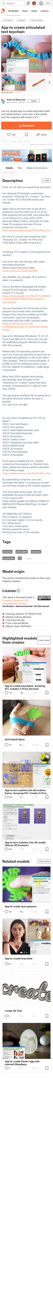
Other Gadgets (37, 20)
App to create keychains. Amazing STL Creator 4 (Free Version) (25, 687)
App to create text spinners (21, 906)
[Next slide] (49, 82)
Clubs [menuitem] (34, 11)
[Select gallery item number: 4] (30, 681)
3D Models (8, 20)
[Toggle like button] (6, 693)
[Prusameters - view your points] (34, 3)
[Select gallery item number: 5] (31, 837)
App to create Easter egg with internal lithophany (22, 1062)
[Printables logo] (3, 10)
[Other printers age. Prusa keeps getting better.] (26, 155)
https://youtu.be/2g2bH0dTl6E (20, 270)
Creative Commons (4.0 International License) (25, 603)
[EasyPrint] (28, 3)
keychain (36, 551)
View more (44, 640)
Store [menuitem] (25, 11)
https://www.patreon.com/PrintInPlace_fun (26, 230)
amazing (7, 551)
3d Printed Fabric (15, 739)
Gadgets (22, 20)
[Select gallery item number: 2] (25, 681)
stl (20, 558)
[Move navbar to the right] (50, 10)
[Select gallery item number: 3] (27, 681)
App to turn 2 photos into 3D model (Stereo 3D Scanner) (25, 844)
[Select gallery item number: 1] (22, 681)
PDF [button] (47, 180)
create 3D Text (13, 1010)
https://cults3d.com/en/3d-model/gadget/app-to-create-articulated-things (25, 326)
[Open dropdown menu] (50, 27)
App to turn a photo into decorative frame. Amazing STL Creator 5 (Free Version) (26, 791)
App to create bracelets (18, 958)
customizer (8, 558)
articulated (21, 551)
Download (28, 125)
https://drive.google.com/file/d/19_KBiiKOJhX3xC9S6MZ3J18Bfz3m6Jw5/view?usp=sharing (26, 298)
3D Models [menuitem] (13, 11)
